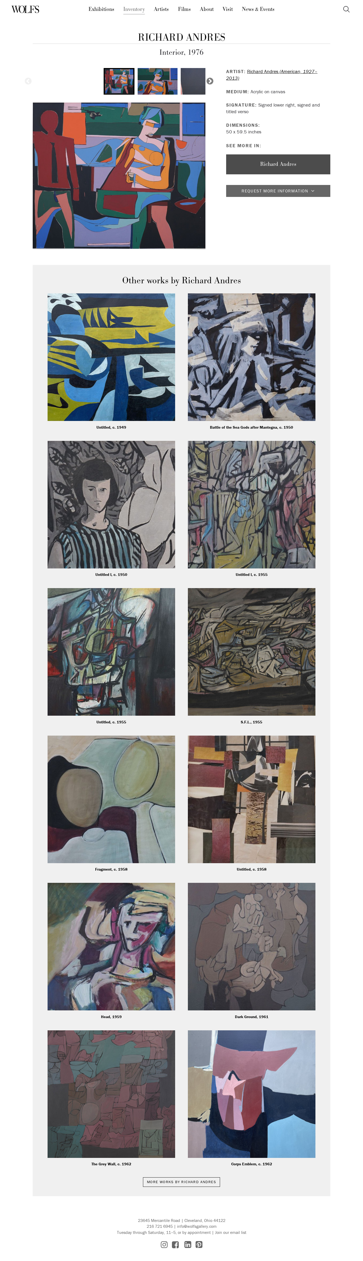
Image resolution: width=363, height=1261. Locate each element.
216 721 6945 (160, 1226)
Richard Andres (181, 37)
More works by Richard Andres (181, 1181)
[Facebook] (175, 1245)
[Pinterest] (199, 1245)
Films (184, 9)
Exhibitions (101, 9)
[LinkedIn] (187, 1245)
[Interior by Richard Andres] (119, 176)
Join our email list (230, 1232)
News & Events (258, 9)
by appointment (196, 1232)
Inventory (134, 9)
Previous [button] (28, 81)
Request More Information (275, 190)
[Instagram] (164, 1245)
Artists (161, 9)
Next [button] (210, 81)
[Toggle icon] (346, 9)
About (207, 9)
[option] (119, 81)
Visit (228, 9)
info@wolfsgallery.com (197, 1226)
